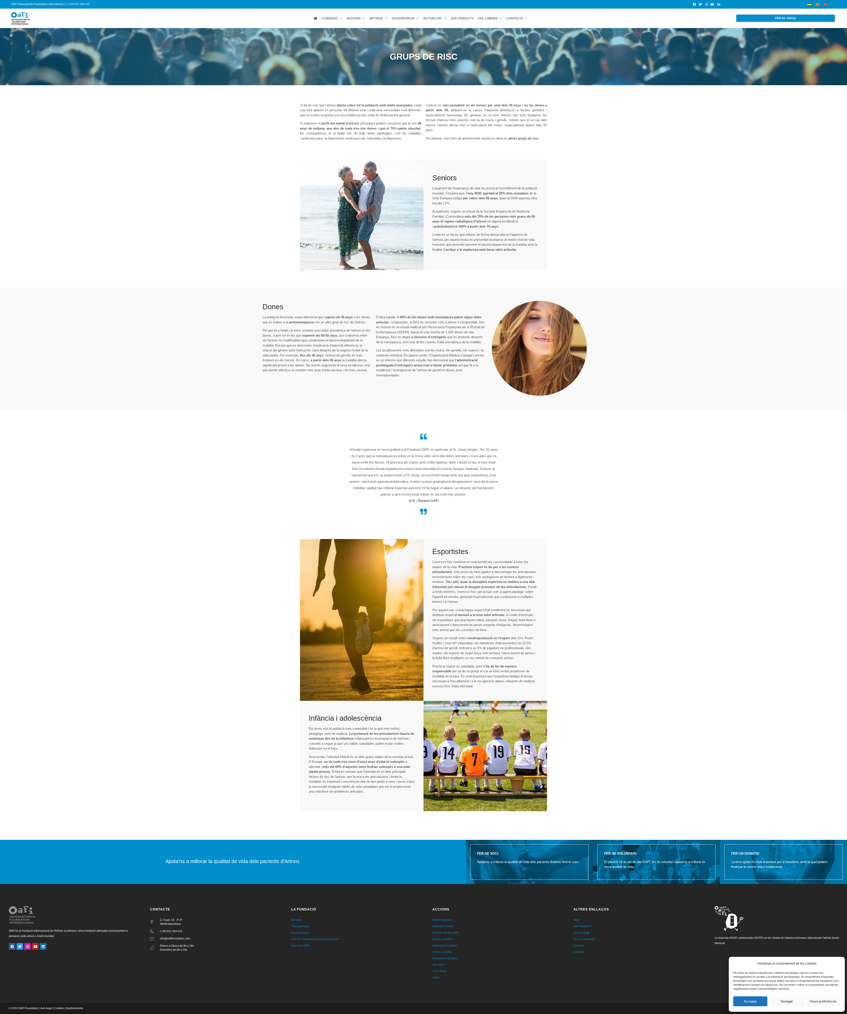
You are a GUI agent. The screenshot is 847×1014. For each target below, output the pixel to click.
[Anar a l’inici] (315, 18)
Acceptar (750, 1001)
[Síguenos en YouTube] (712, 4)
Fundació (330, 18)
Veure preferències (823, 1001)
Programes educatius (445, 958)
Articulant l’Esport (442, 926)
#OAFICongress (442, 920)
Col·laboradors (300, 932)
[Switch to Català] (817, 4)
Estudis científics (442, 939)
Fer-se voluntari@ (584, 939)
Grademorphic (74, 1008)
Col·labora (488, 18)
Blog (576, 920)
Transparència (300, 926)
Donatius (578, 945)
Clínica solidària (442, 952)
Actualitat (432, 18)
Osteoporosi (403, 18)
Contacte (514, 18)
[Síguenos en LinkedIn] (718, 4)
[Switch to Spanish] (809, 4)
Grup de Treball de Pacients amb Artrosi (315, 939)
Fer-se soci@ (581, 932)
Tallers (436, 977)
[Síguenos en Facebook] (694, 4)
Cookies (59, 1008)
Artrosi (376, 18)
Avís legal (46, 1008)
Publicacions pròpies (444, 945)
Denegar (787, 1001)
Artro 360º (438, 964)
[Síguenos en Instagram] (706, 4)
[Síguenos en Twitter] (700, 4)
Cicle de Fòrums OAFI (445, 932)
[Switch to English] (826, 4)
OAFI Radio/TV (462, 18)
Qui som (296, 920)
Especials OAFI (300, 945)
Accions (353, 18)
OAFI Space (439, 971)
